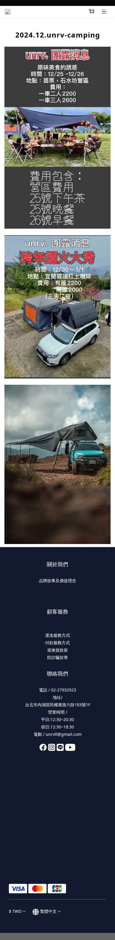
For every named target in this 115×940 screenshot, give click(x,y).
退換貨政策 (57, 650)
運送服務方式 (57, 635)
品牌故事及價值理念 (57, 580)
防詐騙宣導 (57, 657)
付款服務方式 (57, 642)
